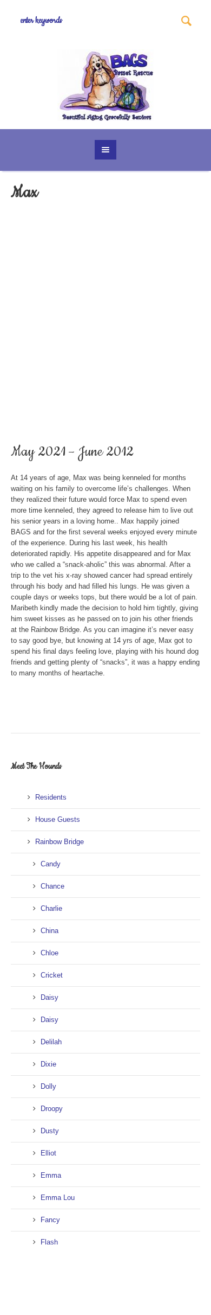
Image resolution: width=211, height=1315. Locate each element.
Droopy (52, 1109)
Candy (51, 864)
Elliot (48, 1153)
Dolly (48, 1086)
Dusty (50, 1131)
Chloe (49, 953)
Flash (49, 1242)
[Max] (57, 374)
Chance (52, 886)
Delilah (51, 1042)
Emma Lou (58, 1197)
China (49, 931)
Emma (51, 1175)
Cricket (52, 975)
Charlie (51, 908)
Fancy (50, 1220)
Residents (51, 797)
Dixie (48, 1064)
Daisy (49, 997)
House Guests (57, 819)
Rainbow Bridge (59, 842)
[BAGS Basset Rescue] (106, 85)
